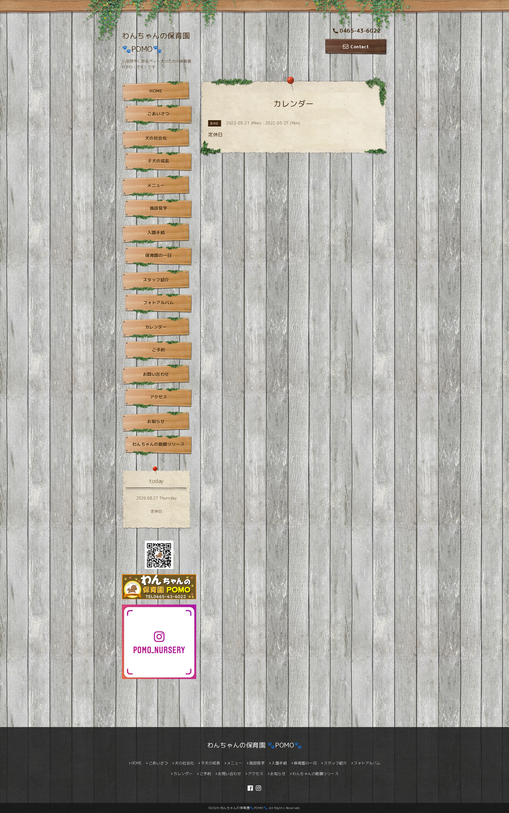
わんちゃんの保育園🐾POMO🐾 (243, 808)
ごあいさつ (158, 114)
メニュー (156, 185)
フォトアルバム (158, 303)
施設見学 (158, 208)
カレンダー (156, 327)
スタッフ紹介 (156, 280)
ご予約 (158, 350)
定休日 (156, 511)
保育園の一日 (158, 255)
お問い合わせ (156, 374)
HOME (156, 91)
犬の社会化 (156, 138)
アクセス (158, 397)
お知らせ (156, 421)
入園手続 (156, 233)
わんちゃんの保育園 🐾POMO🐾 (254, 745)
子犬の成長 (158, 161)
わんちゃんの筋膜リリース (158, 444)
